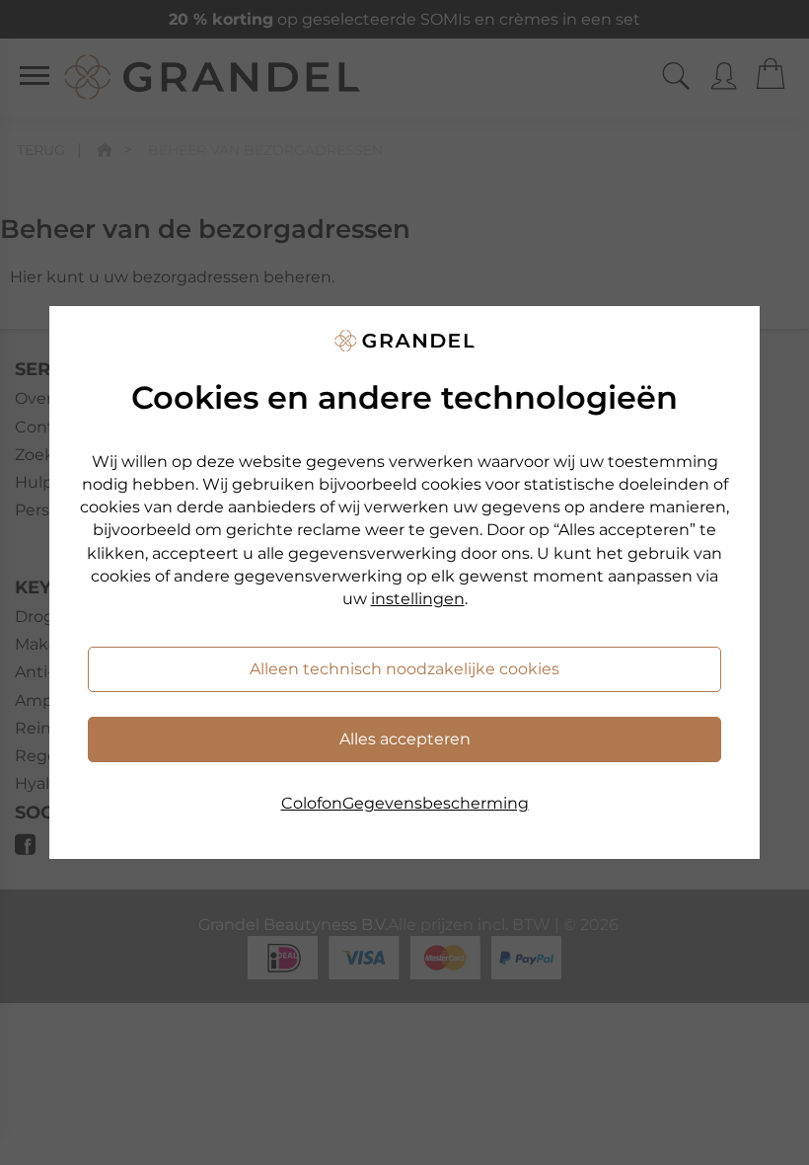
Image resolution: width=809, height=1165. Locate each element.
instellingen (418, 598)
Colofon (311, 803)
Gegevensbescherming (435, 803)
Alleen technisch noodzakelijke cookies (404, 669)
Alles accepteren (405, 739)
